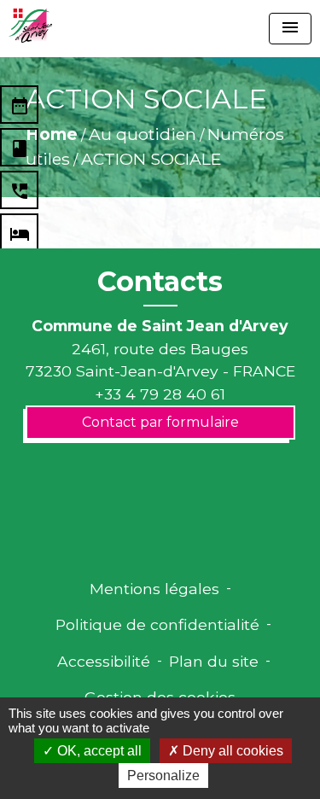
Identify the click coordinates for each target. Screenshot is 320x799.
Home (52, 134)
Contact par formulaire (160, 422)
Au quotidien (142, 134)
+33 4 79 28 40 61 (160, 394)
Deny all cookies (231, 751)
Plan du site (214, 661)
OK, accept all (98, 751)
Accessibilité (103, 661)
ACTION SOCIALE (151, 159)
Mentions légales (154, 589)
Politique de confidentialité (157, 624)
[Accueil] (30, 26)
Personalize (163, 775)
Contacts (160, 281)
